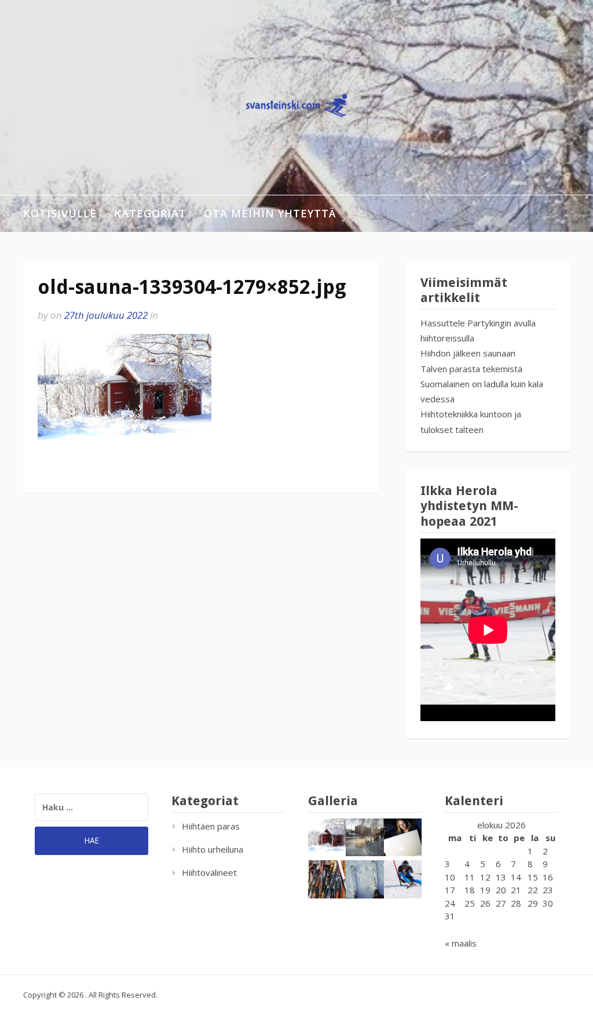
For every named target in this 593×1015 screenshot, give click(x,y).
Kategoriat (150, 213)
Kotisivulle (60, 213)
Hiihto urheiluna (212, 849)
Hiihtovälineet (209, 872)
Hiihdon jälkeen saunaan (467, 353)
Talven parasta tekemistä (471, 368)
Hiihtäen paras (211, 826)
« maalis (461, 943)
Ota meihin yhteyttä (270, 213)
